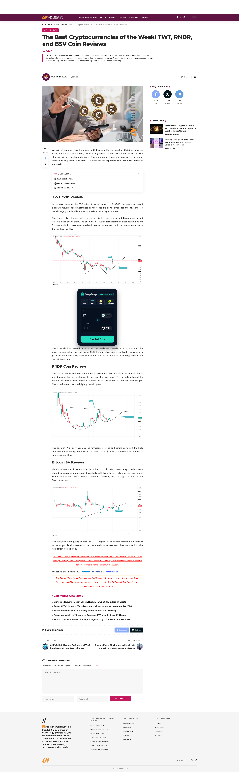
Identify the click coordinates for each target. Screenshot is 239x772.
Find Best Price (97, 339)
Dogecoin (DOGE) (172, 134)
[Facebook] (177, 17)
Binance (127, 218)
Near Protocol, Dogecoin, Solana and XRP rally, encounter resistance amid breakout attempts (180, 128)
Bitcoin (55, 469)
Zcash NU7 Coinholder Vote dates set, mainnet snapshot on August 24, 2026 (93, 606)
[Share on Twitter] (195, 77)
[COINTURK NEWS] (52, 17)
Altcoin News (50, 30)
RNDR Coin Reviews (66, 183)
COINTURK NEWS (59, 77)
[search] (188, 17)
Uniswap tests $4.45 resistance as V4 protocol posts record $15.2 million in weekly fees (180, 142)
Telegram (85, 571)
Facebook (95, 571)
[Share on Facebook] (191, 77)
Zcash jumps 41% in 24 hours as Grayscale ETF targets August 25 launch (90, 615)
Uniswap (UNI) (170, 148)
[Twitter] (180, 17)
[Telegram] (183, 17)
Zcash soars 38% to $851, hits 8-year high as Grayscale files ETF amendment (92, 619)
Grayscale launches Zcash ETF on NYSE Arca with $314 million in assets (90, 602)
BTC (95, 150)
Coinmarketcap (110, 571)
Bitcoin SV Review (65, 188)
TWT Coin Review (65, 179)
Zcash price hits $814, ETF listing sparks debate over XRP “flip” (85, 610)
